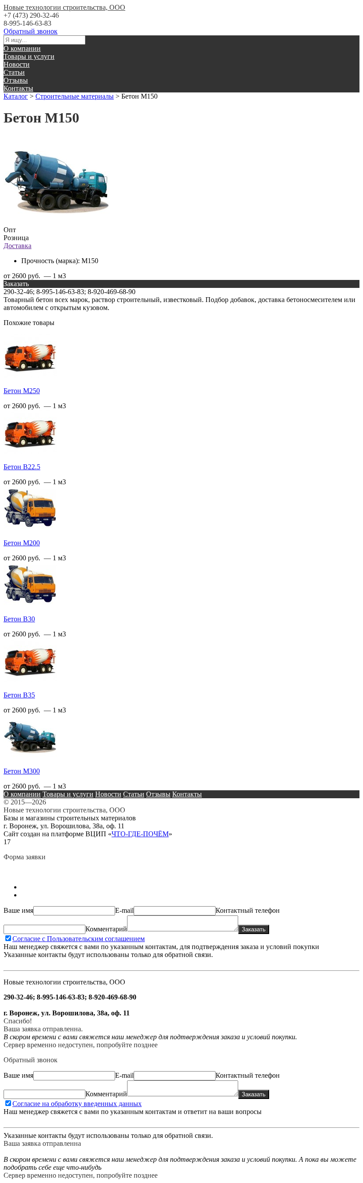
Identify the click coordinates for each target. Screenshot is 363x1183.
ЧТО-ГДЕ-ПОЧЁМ (140, 834)
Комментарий (106, 929)
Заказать (254, 929)
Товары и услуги (29, 56)
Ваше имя (18, 910)
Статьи (14, 72)
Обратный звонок (31, 31)
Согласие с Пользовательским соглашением (78, 938)
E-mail (124, 910)
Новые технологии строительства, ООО (64, 7)
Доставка (17, 245)
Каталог (16, 96)
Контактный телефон (248, 910)
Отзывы (16, 80)
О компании (22, 48)
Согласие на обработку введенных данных (77, 1103)
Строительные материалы (74, 96)
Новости (17, 64)
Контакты (18, 88)
